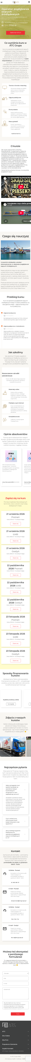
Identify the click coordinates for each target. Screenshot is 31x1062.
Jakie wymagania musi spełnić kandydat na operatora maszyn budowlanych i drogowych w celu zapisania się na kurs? (13, 790)
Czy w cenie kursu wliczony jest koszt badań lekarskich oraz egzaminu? (12, 821)
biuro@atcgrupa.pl (17, 937)
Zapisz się (15, 523)
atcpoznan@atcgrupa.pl (18, 900)
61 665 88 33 (15, 882)
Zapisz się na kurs (15, 32)
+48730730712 (16, 133)
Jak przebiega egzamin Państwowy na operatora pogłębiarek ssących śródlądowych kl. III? (13, 834)
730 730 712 (15, 919)
